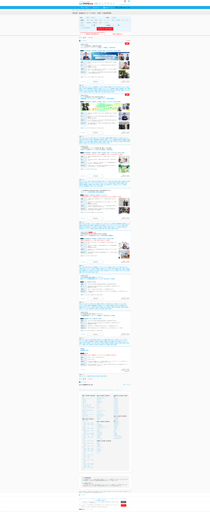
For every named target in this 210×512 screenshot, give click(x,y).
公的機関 (98, 418)
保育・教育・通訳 (85, 415)
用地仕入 (116, 303)
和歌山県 (92, 449)
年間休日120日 (112, 90)
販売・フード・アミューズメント (88, 398)
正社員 (108, 90)
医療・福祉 (84, 399)
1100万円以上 (116, 408)
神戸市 (85, 452)
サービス (98, 405)
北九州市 (89, 467)
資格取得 (81, 225)
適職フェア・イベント (117, 427)
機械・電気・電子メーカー (101, 398)
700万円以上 (116, 403)
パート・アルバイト (100, 447)
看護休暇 (92, 228)
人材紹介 (98, 446)
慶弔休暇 (85, 91)
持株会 (127, 225)
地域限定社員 (87, 186)
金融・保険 (99, 411)
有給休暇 (91, 90)
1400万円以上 (116, 412)
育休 (125, 88)
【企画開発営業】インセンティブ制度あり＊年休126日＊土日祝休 (97, 315)
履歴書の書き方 (100, 498)
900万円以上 (116, 406)
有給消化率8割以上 (100, 425)
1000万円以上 (116, 407)
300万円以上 (116, 398)
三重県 (85, 444)
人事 (104, 223)
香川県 (89, 459)
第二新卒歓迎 (99, 424)
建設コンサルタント (111, 303)
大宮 (80, 267)
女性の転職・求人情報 (117, 438)
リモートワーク (127, 90)
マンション (121, 303)
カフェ (95, 186)
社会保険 (126, 307)
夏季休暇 (113, 307)
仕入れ (95, 303)
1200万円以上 (116, 410)
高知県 (85, 461)
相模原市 (92, 434)
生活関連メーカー (100, 402)
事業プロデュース (103, 303)
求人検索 (81, 498)
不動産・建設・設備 (100, 414)
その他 (98, 419)
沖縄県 (110, 308)
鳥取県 (85, 454)
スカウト (119, 7)
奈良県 (89, 449)
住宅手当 (97, 307)
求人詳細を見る (83, 81)
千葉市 (85, 433)
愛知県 (92, 443)
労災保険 (104, 90)
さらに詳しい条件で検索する (85, 27)
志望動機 (115, 426)
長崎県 (92, 463)
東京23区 (92, 433)
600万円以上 (116, 402)
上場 (104, 184)
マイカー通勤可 (99, 433)
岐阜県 (85, 443)
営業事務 (99, 181)
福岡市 (85, 467)
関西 (102, 4)
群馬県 (92, 428)
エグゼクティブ (87, 303)
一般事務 (92, 181)
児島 (83, 223)
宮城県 (92, 423)
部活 (120, 270)
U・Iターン (104, 88)
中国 (105, 4)
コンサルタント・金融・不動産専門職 (88, 407)
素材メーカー (99, 399)
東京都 (105, 91)
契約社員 (98, 184)
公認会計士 (109, 267)
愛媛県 (92, 459)
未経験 (111, 141)
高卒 (93, 91)
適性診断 (115, 429)
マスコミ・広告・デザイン (101, 410)
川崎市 (88, 434)
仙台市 (85, 425)
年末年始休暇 (118, 307)
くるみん (91, 186)
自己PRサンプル (116, 425)
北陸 (83, 439)
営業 (80, 376)
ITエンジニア (85, 403)
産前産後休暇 (122, 88)
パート (84, 308)
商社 (98, 403)
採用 (89, 181)
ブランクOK (81, 186)
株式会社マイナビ (91, 479)
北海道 (84, 420)
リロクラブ (81, 91)
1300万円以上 (116, 411)
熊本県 (101, 186)
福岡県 (103, 308)
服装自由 (124, 181)
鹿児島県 (85, 466)
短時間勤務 (84, 270)
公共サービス (85, 411)
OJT (87, 270)
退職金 (129, 88)
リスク (117, 267)
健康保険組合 (86, 184)
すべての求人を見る (128, 384)
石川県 (89, 440)
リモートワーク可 (100, 428)
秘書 (109, 181)
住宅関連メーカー (100, 401)
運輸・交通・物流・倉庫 (101, 415)
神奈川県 (109, 91)
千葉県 (88, 430)
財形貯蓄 (81, 90)
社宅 (80, 270)
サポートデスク (84, 181)
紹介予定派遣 (99, 450)
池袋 (83, 267)
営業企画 (97, 223)
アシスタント (88, 268)
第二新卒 (85, 88)
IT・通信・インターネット (101, 397)
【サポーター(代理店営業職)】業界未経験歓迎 (92, 192)
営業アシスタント (104, 181)
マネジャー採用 (99, 438)
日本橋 (86, 267)
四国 (108, 4)
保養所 (123, 225)
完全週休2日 (95, 88)
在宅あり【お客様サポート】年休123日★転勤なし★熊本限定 (96, 149)
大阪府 (92, 448)
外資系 (80, 139)
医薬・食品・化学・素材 (86, 406)
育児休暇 (121, 141)
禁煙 (110, 268)
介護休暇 (127, 268)
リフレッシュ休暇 (86, 90)
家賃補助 (85, 225)
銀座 (80, 223)
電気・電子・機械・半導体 (87, 405)
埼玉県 (113, 91)
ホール (106, 267)
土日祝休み (91, 270)
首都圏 (96, 91)
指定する (88, 17)
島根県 (89, 454)
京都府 (89, 448)
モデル (102, 223)
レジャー (98, 406)
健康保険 (95, 90)
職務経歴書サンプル (117, 422)
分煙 (112, 268)
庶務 (96, 181)
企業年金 (98, 270)
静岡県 (89, 443)
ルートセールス (92, 223)
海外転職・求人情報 (117, 435)
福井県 (92, 440)
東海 (99, 4)
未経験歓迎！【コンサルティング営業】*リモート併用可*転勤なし (97, 98)
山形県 (89, 424)
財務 (120, 267)
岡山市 (85, 457)
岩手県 (89, 423)
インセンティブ (88, 307)
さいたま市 (88, 433)
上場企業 (98, 437)
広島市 (89, 457)
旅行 (80, 181)
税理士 (114, 267)
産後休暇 (117, 88)
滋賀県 (85, 448)
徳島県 (85, 459)
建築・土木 (84, 402)
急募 (83, 139)
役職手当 (119, 341)
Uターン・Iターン (117, 430)
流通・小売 (99, 407)
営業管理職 (95, 267)
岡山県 (92, 454)
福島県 (92, 424)
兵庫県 (85, 449)
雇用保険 (100, 90)
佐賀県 (89, 463)
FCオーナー (99, 451)
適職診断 (115, 434)
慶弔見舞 (128, 141)
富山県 (85, 440)
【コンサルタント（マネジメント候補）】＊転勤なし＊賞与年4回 (97, 47)
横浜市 (85, 434)
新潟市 (85, 438)
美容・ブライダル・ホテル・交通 (88, 414)
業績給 (122, 90)
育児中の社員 (118, 90)
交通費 (100, 88)
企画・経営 (84, 401)
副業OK (98, 429)
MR (85, 223)
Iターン (108, 88)
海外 (113, 4)
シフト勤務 (114, 184)
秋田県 (85, 424)
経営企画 (106, 339)
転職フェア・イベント (118, 498)
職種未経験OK (116, 417)
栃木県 (89, 428)
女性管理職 (112, 88)
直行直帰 (89, 91)
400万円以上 (116, 399)
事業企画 (98, 303)
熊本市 (92, 467)
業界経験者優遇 (90, 88)
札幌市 (87, 420)
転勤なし (81, 88)
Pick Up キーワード (86, 498)
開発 (88, 223)
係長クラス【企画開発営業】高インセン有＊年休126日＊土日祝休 (97, 278)
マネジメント (109, 223)
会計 (123, 267)
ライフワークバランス (109, 225)
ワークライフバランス (117, 225)
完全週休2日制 (99, 432)
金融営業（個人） (85, 350)
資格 (115, 431)
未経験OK (98, 436)
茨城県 (85, 428)
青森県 (85, 423)
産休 (88, 225)
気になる (126, 7)
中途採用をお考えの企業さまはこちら (125, 4)
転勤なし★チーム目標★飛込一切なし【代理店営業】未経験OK (96, 235)
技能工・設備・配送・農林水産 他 (88, 410)
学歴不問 (115, 181)
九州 (96, 3)
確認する (123, 505)
